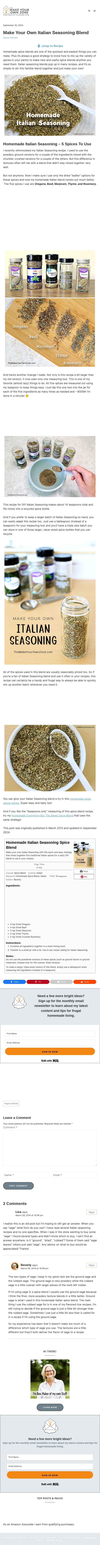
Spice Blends (10, 37)
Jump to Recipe (52, 46)
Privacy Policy (54, 1540)
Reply (92, 1212)
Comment (10, 1127)
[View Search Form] (89, 11)
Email (57, 1175)
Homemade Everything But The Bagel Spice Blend (42, 815)
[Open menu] (94, 11)
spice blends (11, 1103)
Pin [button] (85, 876)
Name (9, 1175)
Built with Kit (50, 1060)
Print (85, 871)
